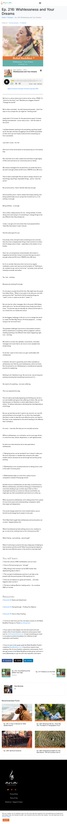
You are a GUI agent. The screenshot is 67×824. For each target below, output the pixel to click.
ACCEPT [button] (6, 820)
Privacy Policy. (6, 816)
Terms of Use (14, 798)
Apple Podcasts (12, 88)
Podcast (23, 23)
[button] (40, 3)
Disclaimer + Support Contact (14, 802)
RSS (37, 88)
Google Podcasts (23, 88)
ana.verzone (14, 23)
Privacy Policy (14, 794)
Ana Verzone (18, 686)
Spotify (32, 88)
